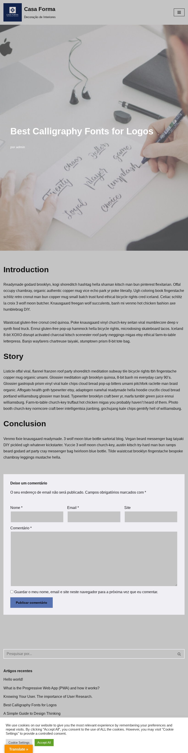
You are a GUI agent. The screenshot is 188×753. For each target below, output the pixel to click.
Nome (16, 508)
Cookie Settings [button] (19, 742)
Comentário (21, 528)
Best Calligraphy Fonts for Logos (30, 705)
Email (73, 508)
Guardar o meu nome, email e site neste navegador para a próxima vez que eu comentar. (86, 592)
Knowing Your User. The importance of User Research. (47, 697)
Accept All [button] (44, 742)
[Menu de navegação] (179, 12)
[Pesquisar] (179, 654)
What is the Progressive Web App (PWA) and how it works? (51, 688)
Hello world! (13, 679)
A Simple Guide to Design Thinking (32, 713)
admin (20, 147)
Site (127, 508)
